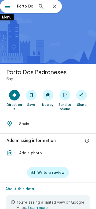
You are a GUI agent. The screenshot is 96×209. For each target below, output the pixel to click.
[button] (48, 153)
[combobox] (25, 6)
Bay (9, 78)
